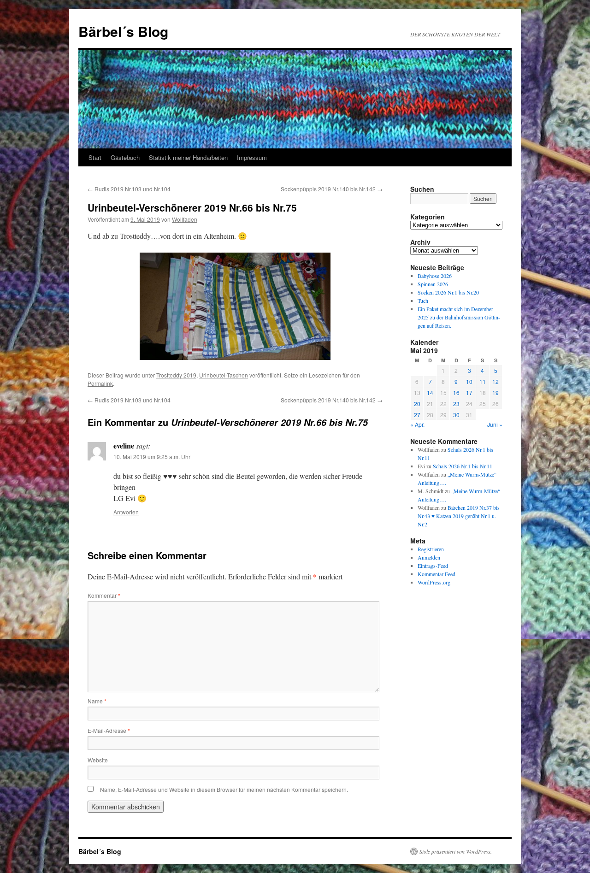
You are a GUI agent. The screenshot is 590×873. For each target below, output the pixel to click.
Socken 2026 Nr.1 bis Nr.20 (448, 292)
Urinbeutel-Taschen (223, 375)
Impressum (252, 157)
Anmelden (429, 557)
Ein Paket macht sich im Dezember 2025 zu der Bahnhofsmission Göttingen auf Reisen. (459, 317)
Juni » (494, 424)
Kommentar (104, 595)
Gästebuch (125, 157)
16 (456, 392)
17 (469, 392)
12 (495, 381)
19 (495, 392)
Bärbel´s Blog (123, 31)
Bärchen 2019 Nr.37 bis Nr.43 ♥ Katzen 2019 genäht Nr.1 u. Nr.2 (459, 516)
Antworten (126, 512)
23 (456, 403)
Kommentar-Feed (436, 574)
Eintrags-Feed (433, 565)
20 (417, 403)
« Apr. (417, 424)
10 (469, 381)
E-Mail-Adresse (109, 730)
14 (430, 392)
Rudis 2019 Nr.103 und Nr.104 (129, 189)
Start (94, 157)
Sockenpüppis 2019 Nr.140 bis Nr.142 (332, 189)
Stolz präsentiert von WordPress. (455, 851)
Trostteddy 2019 (176, 375)
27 (417, 415)
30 (456, 415)
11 (482, 381)
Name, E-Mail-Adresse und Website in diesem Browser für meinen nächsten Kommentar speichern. (224, 789)
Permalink (100, 383)
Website (98, 760)
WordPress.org (434, 582)
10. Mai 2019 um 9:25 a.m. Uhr (151, 456)
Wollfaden (184, 219)
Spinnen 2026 (433, 284)
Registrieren (431, 549)
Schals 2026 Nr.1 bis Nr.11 (462, 466)
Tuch (423, 300)
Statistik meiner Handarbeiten (188, 157)
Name (97, 701)
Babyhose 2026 (435, 275)
